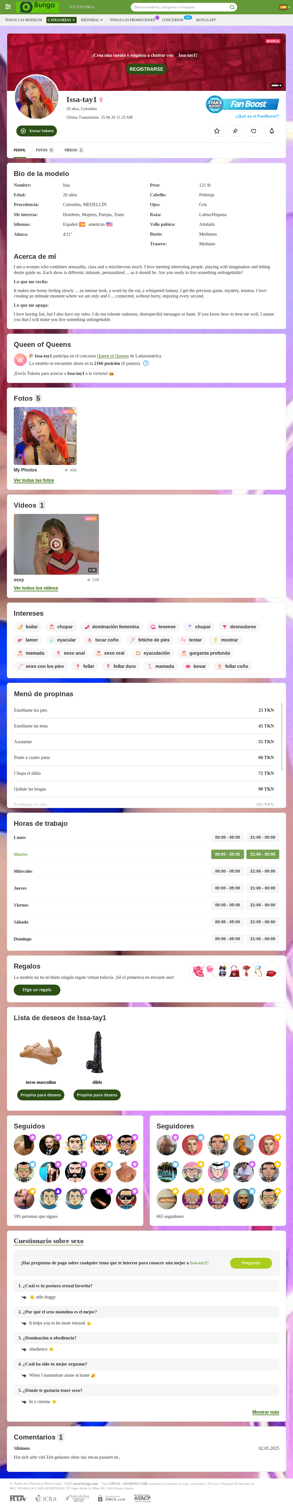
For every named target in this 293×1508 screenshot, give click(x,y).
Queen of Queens (113, 355)
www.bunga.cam (85, 1484)
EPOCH (115, 1483)
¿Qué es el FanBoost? (257, 116)
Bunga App (206, 20)
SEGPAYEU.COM (135, 1483)
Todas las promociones (132, 20)
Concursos (172, 20)
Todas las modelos (23, 20)
